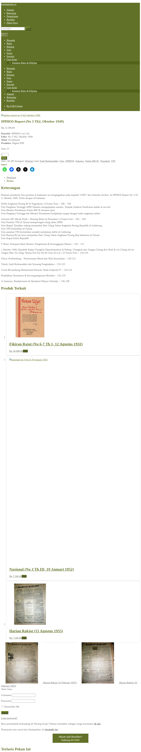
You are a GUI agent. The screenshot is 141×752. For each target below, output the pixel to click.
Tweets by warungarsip (12, 627)
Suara (9, 53)
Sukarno (79, 161)
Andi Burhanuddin (49, 161)
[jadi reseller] (70, 578)
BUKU (10, 592)
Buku (9, 43)
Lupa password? (9, 554)
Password (6, 537)
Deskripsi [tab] (11, 177)
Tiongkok (105, 161)
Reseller (11, 19)
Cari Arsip (12, 59)
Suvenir (10, 56)
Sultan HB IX (92, 161)
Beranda (11, 40)
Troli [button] (25, 351)
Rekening (11, 13)
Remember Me (11, 543)
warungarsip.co (8, 4)
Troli (4, 158)
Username (6, 531)
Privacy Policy (86, 737)
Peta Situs (63, 737)
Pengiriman (12, 16)
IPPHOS (70, 161)
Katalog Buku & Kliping (24, 62)
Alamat (10, 9)
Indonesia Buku (89, 733)
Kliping (10, 46)
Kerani (73, 737)
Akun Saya (12, 22)
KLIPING (12, 595)
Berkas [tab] (10, 180)
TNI (113, 161)
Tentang (52, 737)
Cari (28, 29)
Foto (9, 50)
